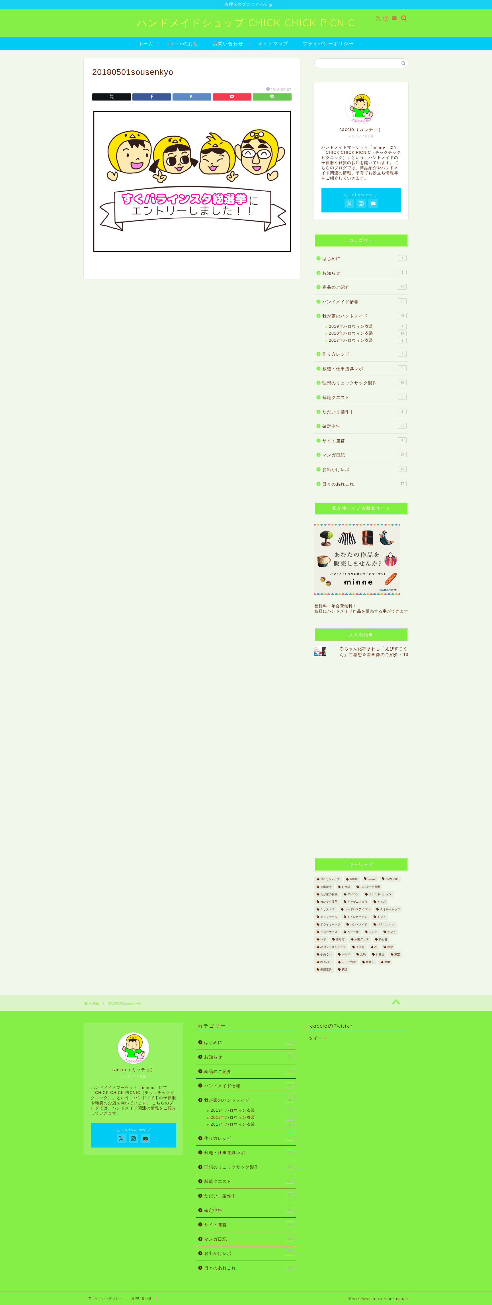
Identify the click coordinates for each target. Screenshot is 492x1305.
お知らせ (362, 273)
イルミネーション (380, 894)
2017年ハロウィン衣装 (366, 340)
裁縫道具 (326, 969)
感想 (390, 946)
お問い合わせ (228, 43)
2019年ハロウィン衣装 (366, 326)
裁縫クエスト (362, 397)
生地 (387, 962)
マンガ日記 (363, 454)
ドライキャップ (330, 924)
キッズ (381, 902)
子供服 (360, 946)
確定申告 (363, 426)
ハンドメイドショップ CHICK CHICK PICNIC (246, 23)
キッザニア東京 (357, 902)
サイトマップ (273, 43)
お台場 (346, 886)
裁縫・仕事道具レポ (362, 368)
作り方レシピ (362, 354)
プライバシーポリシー (328, 43)
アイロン (353, 894)
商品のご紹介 (363, 287)
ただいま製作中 (362, 411)
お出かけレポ (363, 469)
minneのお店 (183, 43)
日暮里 (380, 954)
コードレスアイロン (357, 909)
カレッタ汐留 (328, 902)
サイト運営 (362, 440)
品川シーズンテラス (333, 946)
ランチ (391, 931)
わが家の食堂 (328, 894)
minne (372, 879)
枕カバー (326, 962)
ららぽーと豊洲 (370, 886)
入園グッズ (361, 939)
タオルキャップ (390, 909)
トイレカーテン (357, 917)
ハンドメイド (358, 924)
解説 (344, 969)
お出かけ (326, 886)
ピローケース (328, 931)
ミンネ (373, 931)
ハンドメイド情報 (362, 301)
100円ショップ (330, 879)
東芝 (397, 954)
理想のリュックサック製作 (363, 382)
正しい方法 (349, 962)
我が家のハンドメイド (363, 316)
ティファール (328, 917)
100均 (354, 879)
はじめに (362, 258)
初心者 (383, 939)
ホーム (145, 43)
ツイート (318, 1038)
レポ (323, 939)
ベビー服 (353, 931)
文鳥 (363, 954)
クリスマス (327, 909)
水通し (370, 962)
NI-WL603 (392, 879)
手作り (346, 954)
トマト (381, 917)
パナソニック (385, 924)
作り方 (340, 939)
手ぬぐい (326, 954)
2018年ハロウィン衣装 (366, 333)
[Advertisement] (357, 757)
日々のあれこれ (363, 484)
